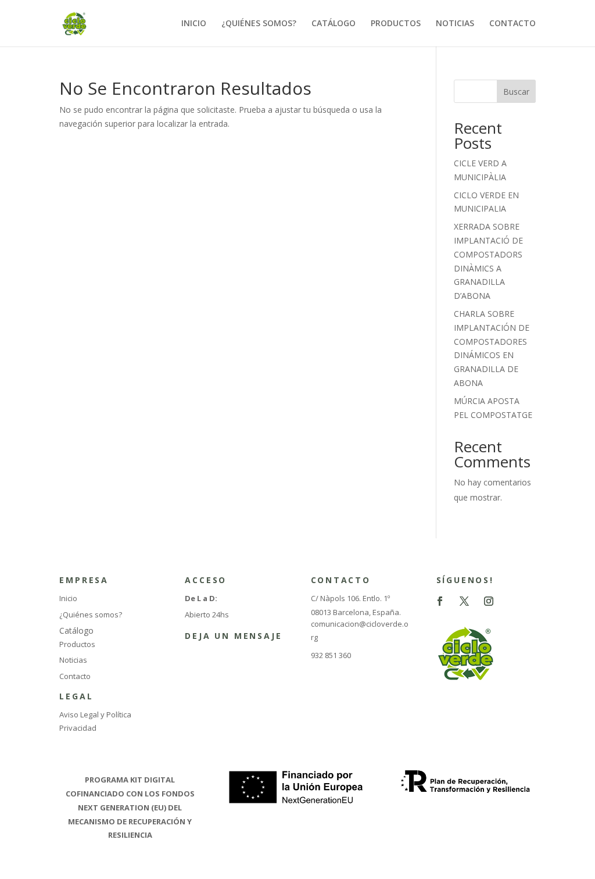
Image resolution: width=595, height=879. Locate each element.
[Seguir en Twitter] (464, 601)
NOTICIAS (455, 23)
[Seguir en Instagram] (488, 601)
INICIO (193, 23)
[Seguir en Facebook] (440, 601)
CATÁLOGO (333, 23)
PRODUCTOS (396, 23)
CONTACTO (512, 23)
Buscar (516, 91)
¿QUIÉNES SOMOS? (258, 23)
